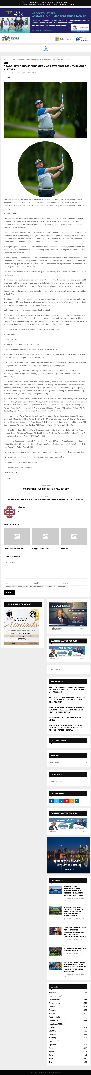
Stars (51, 1055)
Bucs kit (64, 548)
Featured (52, 1010)
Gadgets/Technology (57, 1020)
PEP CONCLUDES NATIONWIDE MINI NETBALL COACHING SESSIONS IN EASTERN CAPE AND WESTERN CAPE (67, 690)
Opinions (55, 4)
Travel (51, 1062)
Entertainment (54, 1003)
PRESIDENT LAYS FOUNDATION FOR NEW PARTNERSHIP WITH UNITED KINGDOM (45, 499)
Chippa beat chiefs (40, 548)
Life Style (52, 1031)
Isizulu (48, 4)
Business (41, 4)
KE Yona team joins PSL (14, 548)
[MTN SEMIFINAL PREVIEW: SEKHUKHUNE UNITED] (55, 951)
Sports (19, 4)
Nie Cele (8, 73)
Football (52, 1017)
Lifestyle (71, 4)
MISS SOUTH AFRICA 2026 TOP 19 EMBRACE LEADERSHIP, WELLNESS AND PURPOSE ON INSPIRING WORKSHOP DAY (66, 710)
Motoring (63, 4)
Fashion (52, 1007)
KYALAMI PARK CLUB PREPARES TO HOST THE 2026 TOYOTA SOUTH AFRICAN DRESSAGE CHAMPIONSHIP (67, 700)
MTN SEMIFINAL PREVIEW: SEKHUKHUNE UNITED (75, 949)
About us (52, 993)
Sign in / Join (62, 2)
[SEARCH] (84, 669)
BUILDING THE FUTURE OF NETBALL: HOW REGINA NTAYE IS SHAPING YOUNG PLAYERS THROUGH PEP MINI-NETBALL (66, 727)
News (25, 4)
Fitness (52, 1014)
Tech (51, 1058)
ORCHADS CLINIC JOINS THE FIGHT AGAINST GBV (45, 489)
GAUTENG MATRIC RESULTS (64, 813)
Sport (51, 1048)
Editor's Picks (54, 1000)
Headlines (32, 4)
